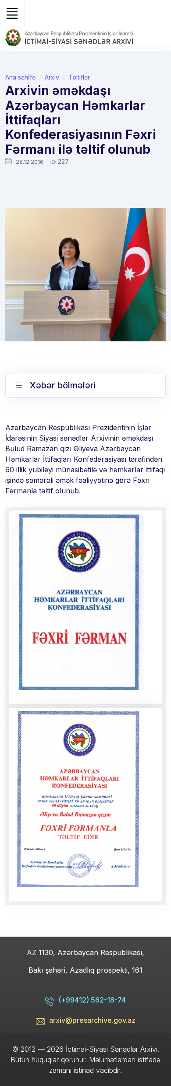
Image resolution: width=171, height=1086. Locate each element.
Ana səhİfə (20, 77)
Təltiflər (79, 77)
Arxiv (52, 77)
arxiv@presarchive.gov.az (92, 1020)
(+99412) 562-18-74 (92, 1000)
